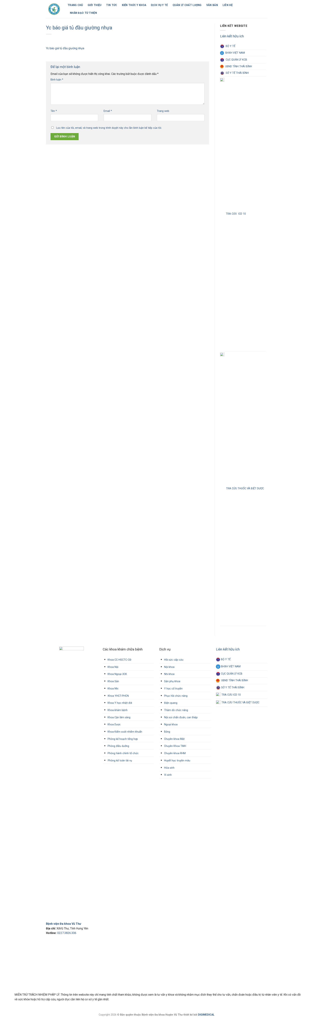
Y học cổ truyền (173, 688)
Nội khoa (168, 667)
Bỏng (166, 731)
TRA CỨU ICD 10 (235, 213)
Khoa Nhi (112, 688)
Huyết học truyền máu (176, 760)
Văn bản (212, 5)
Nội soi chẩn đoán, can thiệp (180, 717)
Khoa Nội (112, 667)
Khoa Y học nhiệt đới (119, 702)
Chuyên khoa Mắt (174, 739)
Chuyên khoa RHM (174, 753)
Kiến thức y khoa (134, 5)
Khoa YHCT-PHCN (118, 695)
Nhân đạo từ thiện (83, 13)
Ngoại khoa (170, 724)
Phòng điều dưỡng (118, 746)
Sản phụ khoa (171, 681)
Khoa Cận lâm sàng (118, 717)
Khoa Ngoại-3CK (117, 674)
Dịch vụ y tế (159, 5)
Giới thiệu (95, 5)
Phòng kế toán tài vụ (120, 760)
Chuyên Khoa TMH (174, 746)
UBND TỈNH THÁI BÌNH (238, 66)
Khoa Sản (113, 681)
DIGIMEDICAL (206, 1014)
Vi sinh (167, 774)
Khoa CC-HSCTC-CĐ (117, 659)
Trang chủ (75, 5)
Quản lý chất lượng (187, 5)
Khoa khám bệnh (117, 710)
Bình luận (57, 79)
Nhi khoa (168, 674)
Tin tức (111, 5)
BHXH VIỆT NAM (234, 53)
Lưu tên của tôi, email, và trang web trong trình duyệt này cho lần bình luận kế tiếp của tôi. (109, 127)
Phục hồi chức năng (175, 695)
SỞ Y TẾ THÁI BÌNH (236, 73)
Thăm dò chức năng (175, 710)
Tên (54, 111)
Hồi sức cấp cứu (173, 659)
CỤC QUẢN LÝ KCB (235, 59)
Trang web (163, 111)
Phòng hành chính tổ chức (123, 753)
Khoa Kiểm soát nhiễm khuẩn (124, 731)
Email (108, 111)
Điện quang (170, 702)
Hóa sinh (168, 767)
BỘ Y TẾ (229, 46)
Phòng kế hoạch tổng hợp (122, 739)
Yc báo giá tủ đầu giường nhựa (65, 48)
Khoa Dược (114, 724)
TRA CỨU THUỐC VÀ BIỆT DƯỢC (244, 488)
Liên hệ (228, 5)
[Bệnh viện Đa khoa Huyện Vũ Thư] (54, 9)
